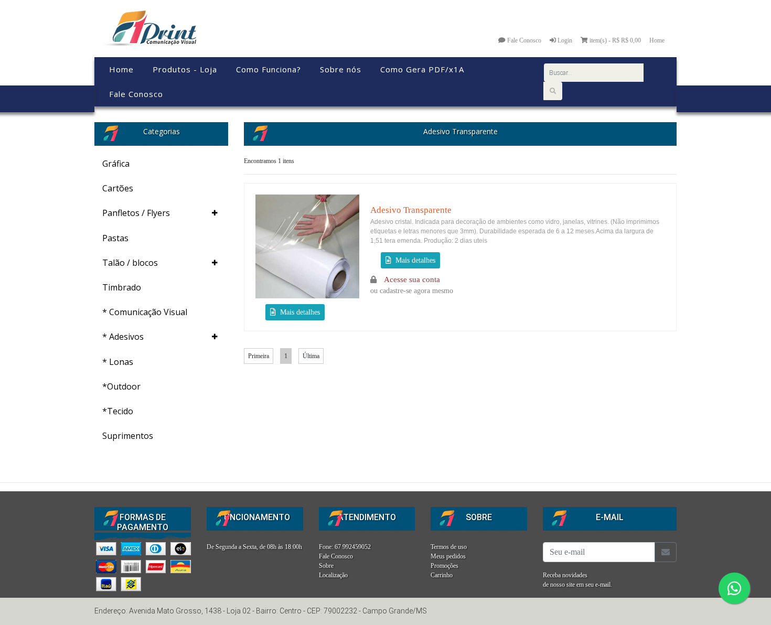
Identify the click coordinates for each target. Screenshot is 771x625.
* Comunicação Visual (144, 312)
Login (564, 40)
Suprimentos (127, 435)
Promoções (444, 565)
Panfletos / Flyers (136, 213)
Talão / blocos (130, 262)
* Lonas (117, 362)
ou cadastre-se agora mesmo (411, 285)
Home (657, 40)
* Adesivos (123, 336)
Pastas (115, 238)
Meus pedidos (448, 556)
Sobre (326, 565)
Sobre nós (340, 69)
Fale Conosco (523, 40)
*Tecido (117, 411)
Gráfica (116, 163)
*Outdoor (121, 386)
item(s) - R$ (615, 40)
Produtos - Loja (185, 69)
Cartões (117, 188)
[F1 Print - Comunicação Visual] (149, 27)
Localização (333, 575)
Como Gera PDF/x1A (422, 69)
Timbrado (121, 287)
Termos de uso (449, 547)
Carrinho (442, 575)
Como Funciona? (268, 69)
